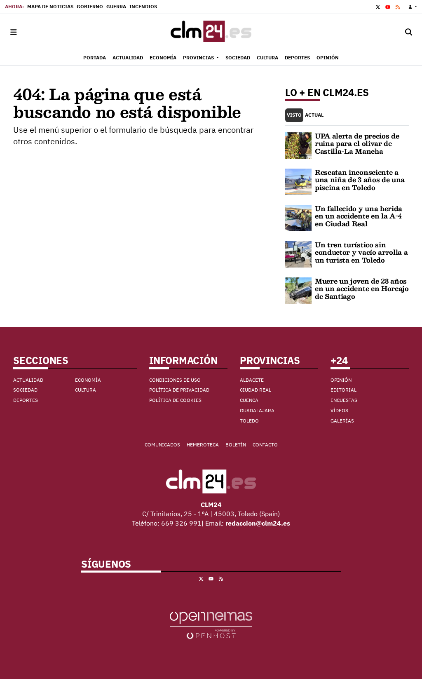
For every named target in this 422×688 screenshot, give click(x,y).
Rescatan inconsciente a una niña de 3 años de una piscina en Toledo (360, 180)
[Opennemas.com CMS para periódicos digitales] (211, 625)
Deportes (25, 400)
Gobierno (90, 6)
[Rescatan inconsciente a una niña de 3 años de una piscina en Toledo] (298, 181)
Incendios (143, 6)
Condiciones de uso (175, 380)
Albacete (252, 380)
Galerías (342, 421)
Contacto (265, 444)
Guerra (116, 6)
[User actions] (413, 7)
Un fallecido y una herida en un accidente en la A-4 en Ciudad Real (358, 216)
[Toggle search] (408, 32)
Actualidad (28, 380)
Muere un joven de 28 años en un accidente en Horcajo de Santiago (362, 288)
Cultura (85, 390)
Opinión (341, 380)
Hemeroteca (203, 444)
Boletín (235, 444)
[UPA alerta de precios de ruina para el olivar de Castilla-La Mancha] (298, 145)
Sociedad (25, 390)
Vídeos (339, 410)
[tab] (294, 115)
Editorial (343, 390)
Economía (88, 380)
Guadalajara (257, 410)
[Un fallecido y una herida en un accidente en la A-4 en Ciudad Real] (298, 217)
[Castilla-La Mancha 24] (211, 32)
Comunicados (162, 444)
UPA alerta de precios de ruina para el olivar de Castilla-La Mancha (357, 143)
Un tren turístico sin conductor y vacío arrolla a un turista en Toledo (361, 252)
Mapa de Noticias (50, 6)
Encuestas (344, 400)
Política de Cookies (175, 400)
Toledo (249, 421)
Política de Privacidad (179, 390)
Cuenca (249, 400)
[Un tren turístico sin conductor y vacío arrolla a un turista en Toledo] (298, 253)
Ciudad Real (255, 390)
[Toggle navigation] (13, 32)
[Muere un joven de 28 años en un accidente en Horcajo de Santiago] (298, 290)
